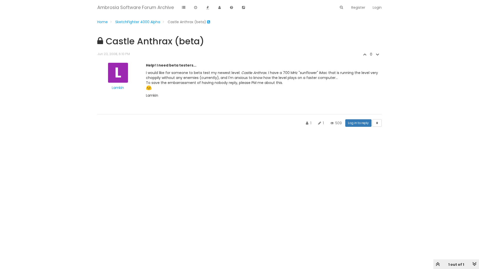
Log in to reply (358, 123)
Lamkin (118, 87)
